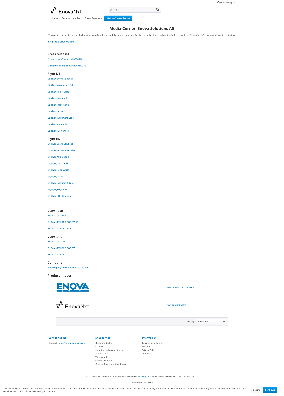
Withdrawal (101, 357)
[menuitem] (135, 10)
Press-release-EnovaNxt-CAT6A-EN (65, 59)
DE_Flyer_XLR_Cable (57, 124)
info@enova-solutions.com (61, 41)
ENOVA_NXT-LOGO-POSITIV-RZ (63, 222)
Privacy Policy (148, 350)
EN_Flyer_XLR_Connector (60, 196)
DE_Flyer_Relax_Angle (58, 104)
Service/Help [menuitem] (226, 2)
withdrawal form (103, 360)
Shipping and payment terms (109, 350)
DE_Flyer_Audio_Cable (58, 91)
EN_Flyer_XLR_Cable (57, 189)
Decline (256, 389)
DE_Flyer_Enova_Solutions (60, 78)
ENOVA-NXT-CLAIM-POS (59, 228)
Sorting (191, 321)
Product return (102, 353)
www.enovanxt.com (176, 304)
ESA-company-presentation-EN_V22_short (68, 267)
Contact (99, 346)
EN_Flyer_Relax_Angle (58, 169)
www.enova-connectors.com (180, 287)
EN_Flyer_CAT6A (55, 176)
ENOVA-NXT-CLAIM (57, 254)
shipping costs (145, 376)
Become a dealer (103, 343)
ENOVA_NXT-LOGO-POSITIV (61, 248)
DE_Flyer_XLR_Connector (59, 130)
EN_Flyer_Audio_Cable (58, 156)
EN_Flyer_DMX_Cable (58, 163)
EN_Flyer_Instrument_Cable (61, 182)
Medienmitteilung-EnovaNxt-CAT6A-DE (67, 65)
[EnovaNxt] (72, 305)
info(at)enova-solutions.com (71, 343)
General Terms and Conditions (110, 364)
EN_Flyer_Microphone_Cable (61, 150)
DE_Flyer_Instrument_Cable (61, 117)
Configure (270, 389)
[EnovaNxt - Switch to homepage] (72, 10)
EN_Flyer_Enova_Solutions (60, 143)
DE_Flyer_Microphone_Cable (61, 85)
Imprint (145, 353)
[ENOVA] (72, 287)
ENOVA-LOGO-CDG (57, 241)
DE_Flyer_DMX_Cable (58, 98)
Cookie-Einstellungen (152, 343)
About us (146, 346)
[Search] (158, 10)
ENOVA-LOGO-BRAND (58, 215)
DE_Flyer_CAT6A (55, 111)
